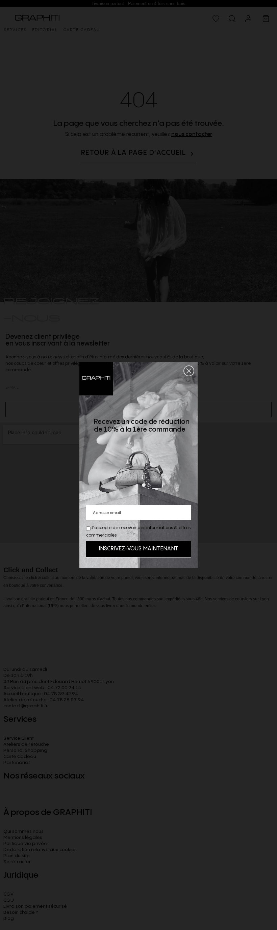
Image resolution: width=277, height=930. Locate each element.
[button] (188, 370)
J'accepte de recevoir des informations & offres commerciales (138, 531)
